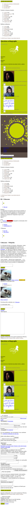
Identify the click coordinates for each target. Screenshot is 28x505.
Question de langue (7, 222)
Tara (5, 15)
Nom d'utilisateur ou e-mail (7, 416)
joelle (5, 12)
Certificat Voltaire (19, 338)
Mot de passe (4, 418)
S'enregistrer (10, 421)
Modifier (2, 267)
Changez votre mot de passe (20, 446)
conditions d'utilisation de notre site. (11, 433)
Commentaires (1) (7, 285)
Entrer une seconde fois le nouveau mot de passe (12, 469)
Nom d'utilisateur (5, 423)
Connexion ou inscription (6, 157)
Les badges (6, 5)
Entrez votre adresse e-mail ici (7, 436)
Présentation (6, 147)
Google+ (16, 457)
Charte (4, 151)
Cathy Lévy (7, 21)
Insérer (2, 503)
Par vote (5, 230)
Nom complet (4, 448)
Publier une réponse (5, 335)
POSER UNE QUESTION (6, 1)
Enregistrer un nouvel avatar (7, 446)
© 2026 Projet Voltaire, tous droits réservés (10, 38)
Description (3, 463)
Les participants (7, 6)
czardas (6, 17)
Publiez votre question (5, 490)
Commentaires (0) (7, 225)
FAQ (4, 149)
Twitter (15, 455)
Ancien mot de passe (5, 466)
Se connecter (10, 429)
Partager (5, 224)
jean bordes (7, 20)
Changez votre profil (5, 447)
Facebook (22, 454)
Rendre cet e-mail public (21, 460)
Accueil (2, 196)
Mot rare (5, 207)
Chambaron (7, 16)
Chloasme (17, 302)
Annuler (2, 269)
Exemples (3, 249)
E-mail (23, 423)
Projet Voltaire (9, 338)
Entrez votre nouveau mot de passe (8, 440)
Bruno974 (6, 35)
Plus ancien (6, 232)
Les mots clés (6, 7)
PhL (5, 19)
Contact (5, 150)
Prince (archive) (8, 14)
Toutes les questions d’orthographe (11, 3)
